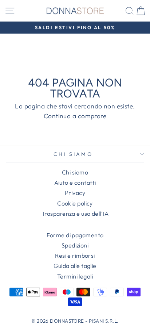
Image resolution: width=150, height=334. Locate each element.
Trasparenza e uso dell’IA (75, 213)
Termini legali (75, 276)
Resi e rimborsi (75, 255)
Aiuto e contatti (75, 182)
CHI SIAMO (73, 154)
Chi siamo (75, 172)
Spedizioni (75, 245)
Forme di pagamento (75, 235)
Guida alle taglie (75, 265)
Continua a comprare (75, 116)
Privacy (75, 192)
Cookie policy (75, 203)
